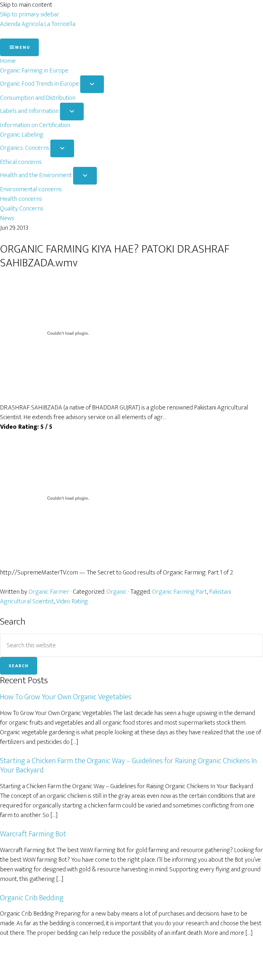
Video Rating (72, 601)
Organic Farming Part (179, 591)
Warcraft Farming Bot (33, 834)
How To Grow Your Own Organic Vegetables (65, 697)
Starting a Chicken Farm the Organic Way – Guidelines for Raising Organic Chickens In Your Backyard (128, 765)
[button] (92, 84)
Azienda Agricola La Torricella (37, 24)
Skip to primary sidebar (29, 14)
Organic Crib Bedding (32, 898)
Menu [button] (22, 47)
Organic (116, 591)
